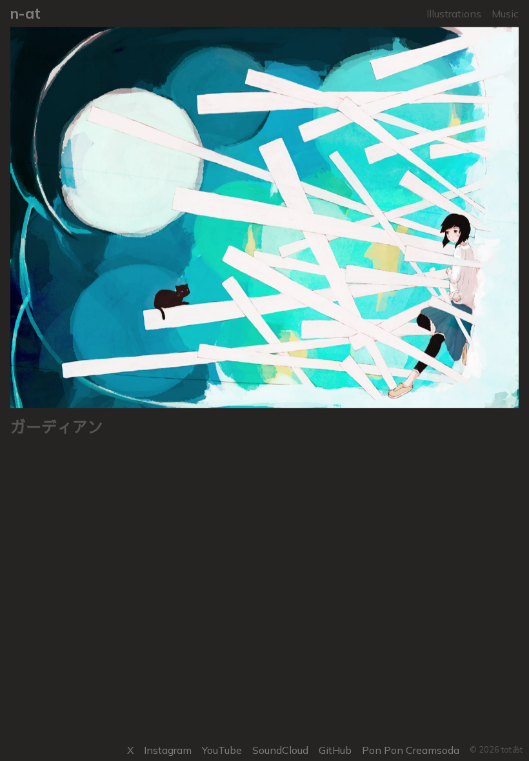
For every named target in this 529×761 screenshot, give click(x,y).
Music (505, 13)
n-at (25, 13)
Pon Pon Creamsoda (410, 750)
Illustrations (453, 13)
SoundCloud (280, 750)
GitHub (335, 750)
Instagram (168, 750)
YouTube (222, 750)
